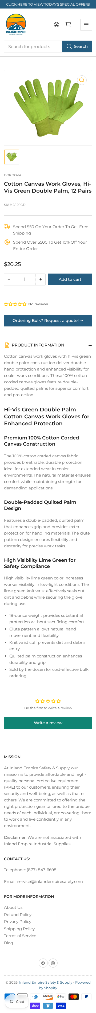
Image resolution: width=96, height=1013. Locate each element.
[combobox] (48, 46)
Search (81, 46)
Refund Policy (17, 914)
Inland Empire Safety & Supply (45, 982)
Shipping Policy (19, 928)
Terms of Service (20, 935)
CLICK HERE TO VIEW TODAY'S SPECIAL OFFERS (48, 4)
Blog (8, 942)
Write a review (48, 722)
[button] (15, 304)
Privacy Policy (17, 921)
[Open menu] (86, 24)
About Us (13, 907)
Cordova (12, 175)
